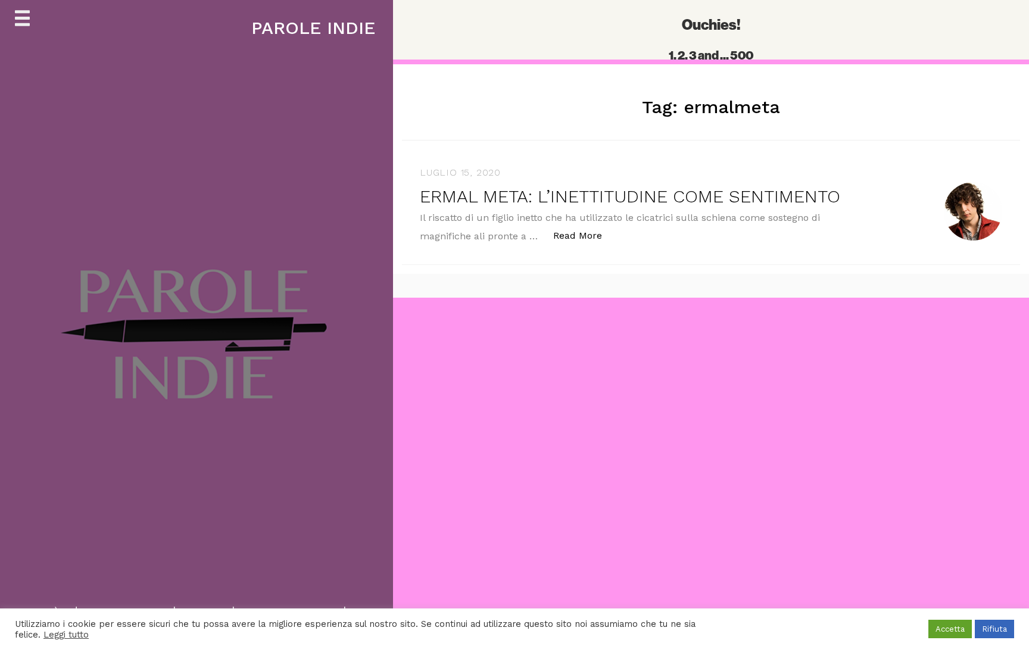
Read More (584, 235)
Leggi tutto (66, 634)
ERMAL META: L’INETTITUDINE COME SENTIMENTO (630, 196)
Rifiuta (994, 629)
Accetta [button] (950, 629)
